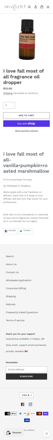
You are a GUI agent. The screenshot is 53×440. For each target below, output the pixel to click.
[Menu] (48, 6)
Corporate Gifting (16, 288)
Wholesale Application (18, 280)
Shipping (7, 93)
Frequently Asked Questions (22, 312)
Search (10, 256)
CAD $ (25, 395)
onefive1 (30, 430)
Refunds (10, 304)
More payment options (26, 131)
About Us (11, 264)
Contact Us (12, 272)
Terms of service (15, 320)
